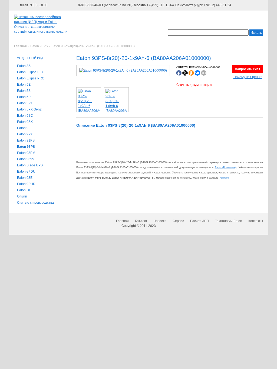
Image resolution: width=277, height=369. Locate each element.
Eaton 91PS (26, 140)
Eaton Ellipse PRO (30, 78)
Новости (159, 221)
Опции (22, 196)
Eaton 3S (24, 66)
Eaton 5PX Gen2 (29, 109)
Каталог (141, 221)
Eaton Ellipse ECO (30, 72)
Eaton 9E (24, 128)
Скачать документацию (194, 85)
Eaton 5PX (25, 103)
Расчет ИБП (199, 221)
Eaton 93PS (26, 147)
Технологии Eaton (228, 221)
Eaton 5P (24, 97)
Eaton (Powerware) (225, 167)
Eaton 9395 (25, 159)
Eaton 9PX (25, 134)
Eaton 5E (24, 84)
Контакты (225, 177)
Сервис (178, 221)
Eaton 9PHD (26, 184)
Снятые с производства (35, 202)
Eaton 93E (24, 178)
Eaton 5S (24, 91)
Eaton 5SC (25, 116)
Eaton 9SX (25, 122)
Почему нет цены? (247, 77)
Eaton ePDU (26, 171)
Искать (256, 33)
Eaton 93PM (26, 153)
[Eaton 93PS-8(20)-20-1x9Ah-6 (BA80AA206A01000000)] (123, 70)
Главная (122, 221)
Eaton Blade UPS (30, 165)
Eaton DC (24, 190)
